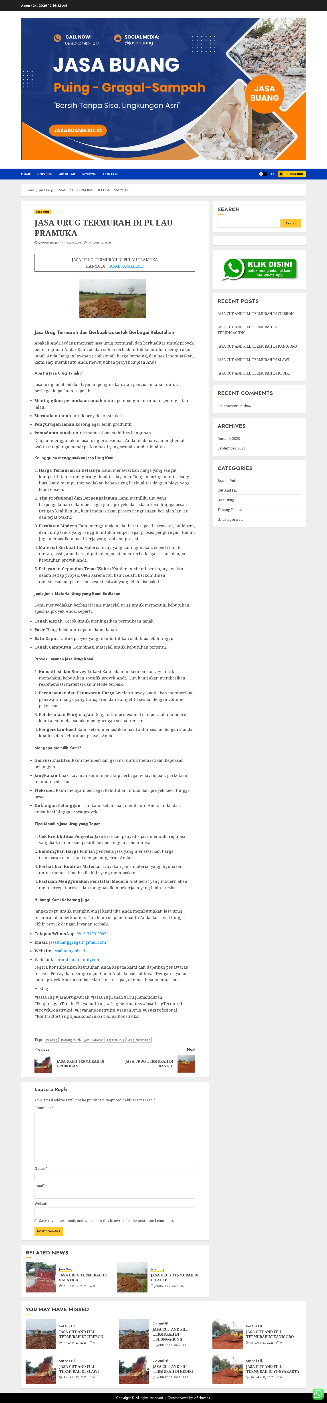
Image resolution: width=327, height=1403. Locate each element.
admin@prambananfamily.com (59, 243)
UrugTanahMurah (139, 1040)
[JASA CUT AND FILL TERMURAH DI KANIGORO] (227, 1334)
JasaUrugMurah (71, 1040)
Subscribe (295, 174)
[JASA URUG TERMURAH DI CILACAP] (132, 1277)
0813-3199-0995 (91, 933)
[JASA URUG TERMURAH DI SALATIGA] (41, 1277)
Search (229, 209)
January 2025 (229, 438)
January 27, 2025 (99, 243)
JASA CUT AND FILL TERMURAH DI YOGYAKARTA (272, 1369)
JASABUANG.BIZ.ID (126, 266)
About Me (67, 174)
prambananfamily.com (78, 959)
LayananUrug (115, 1040)
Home (26, 174)
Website (41, 1203)
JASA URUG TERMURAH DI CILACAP (174, 1277)
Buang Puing (229, 480)
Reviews (89, 174)
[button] (272, 174)
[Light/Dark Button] (263, 174)
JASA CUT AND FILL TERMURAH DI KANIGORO (257, 346)
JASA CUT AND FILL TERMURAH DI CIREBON (256, 313)
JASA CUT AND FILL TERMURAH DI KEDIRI (254, 373)
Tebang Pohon (230, 509)
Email (40, 1185)
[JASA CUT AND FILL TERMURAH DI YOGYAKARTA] (227, 1369)
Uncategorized (230, 519)
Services (44, 174)
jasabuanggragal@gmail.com (77, 942)
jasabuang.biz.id (69, 950)
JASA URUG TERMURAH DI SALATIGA (83, 1277)
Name (40, 1168)
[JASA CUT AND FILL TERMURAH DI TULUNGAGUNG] (134, 1334)
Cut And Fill (227, 490)
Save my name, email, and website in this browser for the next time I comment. (106, 1220)
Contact (111, 174)
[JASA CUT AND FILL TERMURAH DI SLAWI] (41, 1369)
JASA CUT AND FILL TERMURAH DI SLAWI (253, 359)
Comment (44, 1107)
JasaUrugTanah (94, 1040)
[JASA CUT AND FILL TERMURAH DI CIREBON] (41, 1334)
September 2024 (231, 448)
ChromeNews (178, 1397)
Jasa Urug (43, 212)
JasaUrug (51, 1040)
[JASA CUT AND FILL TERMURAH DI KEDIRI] (134, 1369)
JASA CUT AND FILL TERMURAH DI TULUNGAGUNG (171, 1334)
